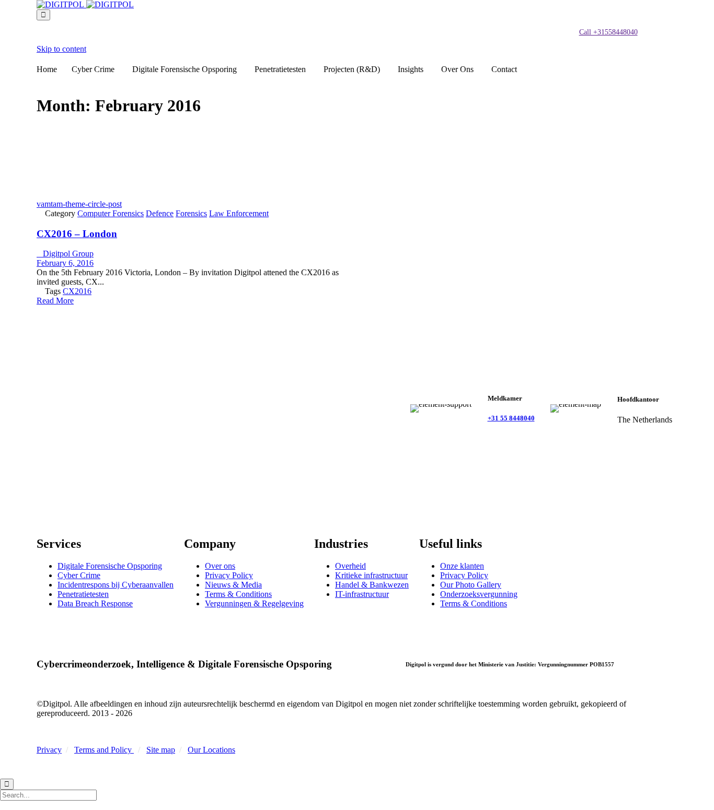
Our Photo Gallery (470, 584)
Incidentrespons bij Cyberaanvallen (115, 584)
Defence (160, 213)
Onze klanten (462, 565)
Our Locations (211, 749)
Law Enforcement (239, 213)
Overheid (350, 565)
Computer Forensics (110, 213)
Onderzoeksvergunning (478, 594)
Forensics (191, 213)
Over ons (220, 565)
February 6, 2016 (65, 263)
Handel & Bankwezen (372, 584)
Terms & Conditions (238, 594)
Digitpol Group (65, 253)
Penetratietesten (280, 69)
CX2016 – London (77, 233)
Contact (504, 69)
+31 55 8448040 (511, 418)
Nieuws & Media (233, 584)
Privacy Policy (229, 575)
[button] (608, 32)
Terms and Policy (104, 749)
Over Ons (457, 69)
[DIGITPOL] (85, 4)
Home (47, 69)
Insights (410, 69)
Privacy (49, 749)
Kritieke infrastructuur (371, 575)
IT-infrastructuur (362, 594)
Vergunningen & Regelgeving (254, 603)
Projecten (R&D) (352, 69)
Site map (160, 749)
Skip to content (61, 48)
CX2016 (77, 291)
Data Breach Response (95, 603)
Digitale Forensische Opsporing (184, 69)
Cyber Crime (93, 69)
